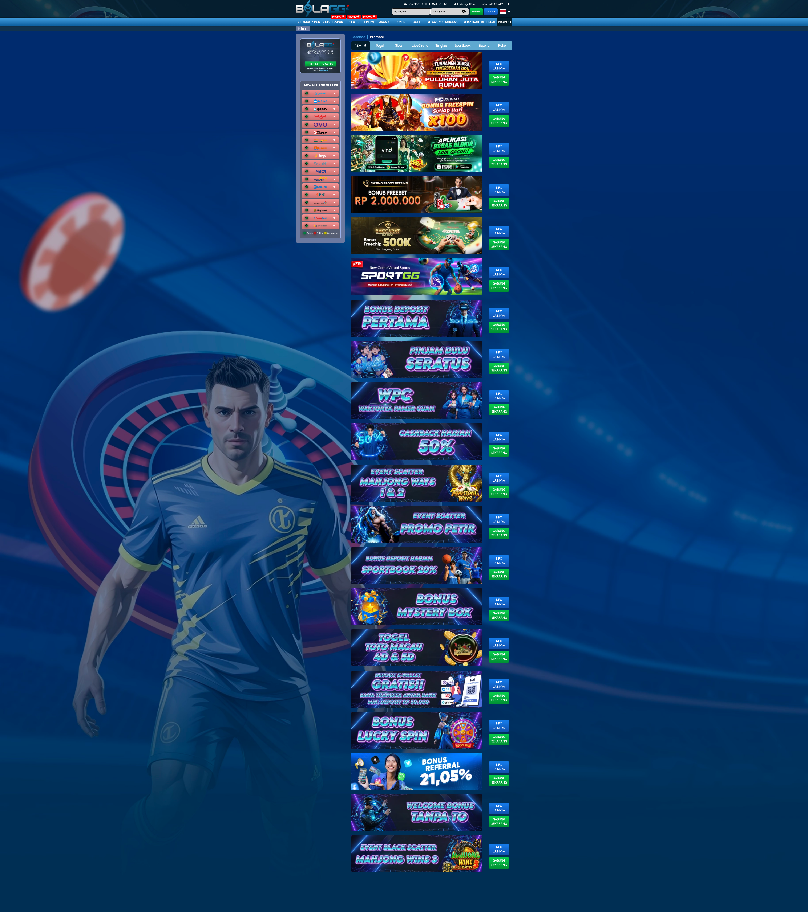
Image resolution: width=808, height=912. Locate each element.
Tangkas (451, 22)
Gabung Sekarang (499, 80)
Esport (484, 46)
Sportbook (321, 22)
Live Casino (434, 22)
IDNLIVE (369, 22)
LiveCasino (420, 46)
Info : (302, 28)
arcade (385, 22)
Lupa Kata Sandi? (492, 4)
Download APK (417, 4)
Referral (488, 22)
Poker (400, 22)
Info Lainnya (499, 66)
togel (416, 22)
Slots (354, 22)
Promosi (504, 22)
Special (360, 46)
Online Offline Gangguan (322, 233)
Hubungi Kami (466, 4)
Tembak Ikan (469, 22)
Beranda (303, 22)
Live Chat (441, 4)
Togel (380, 46)
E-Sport (338, 22)
